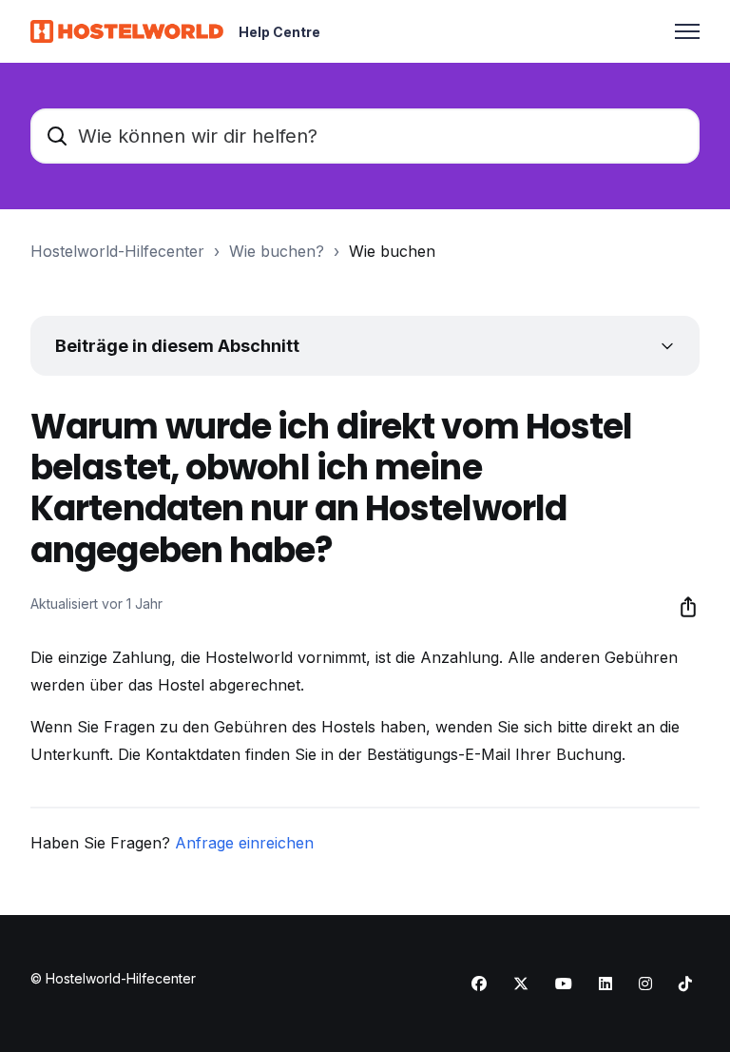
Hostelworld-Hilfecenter (117, 251)
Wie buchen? (276, 251)
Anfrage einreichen (244, 842)
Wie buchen (392, 251)
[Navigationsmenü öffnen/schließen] (687, 31)
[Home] (126, 31)
